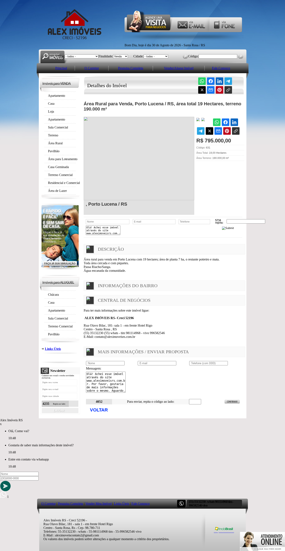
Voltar (99, 410)
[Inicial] (75, 39)
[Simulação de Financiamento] (60, 269)
